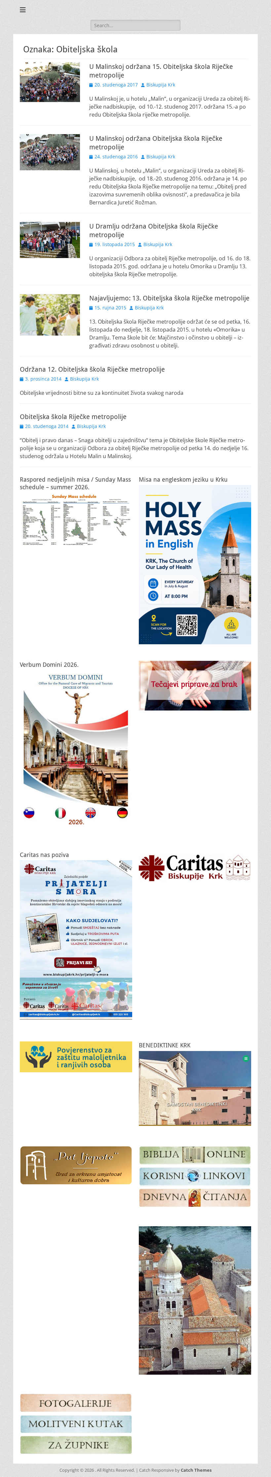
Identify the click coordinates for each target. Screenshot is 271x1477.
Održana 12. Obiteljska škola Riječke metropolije (92, 369)
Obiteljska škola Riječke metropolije (73, 417)
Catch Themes (196, 1470)
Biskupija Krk (160, 84)
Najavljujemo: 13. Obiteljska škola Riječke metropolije (169, 298)
